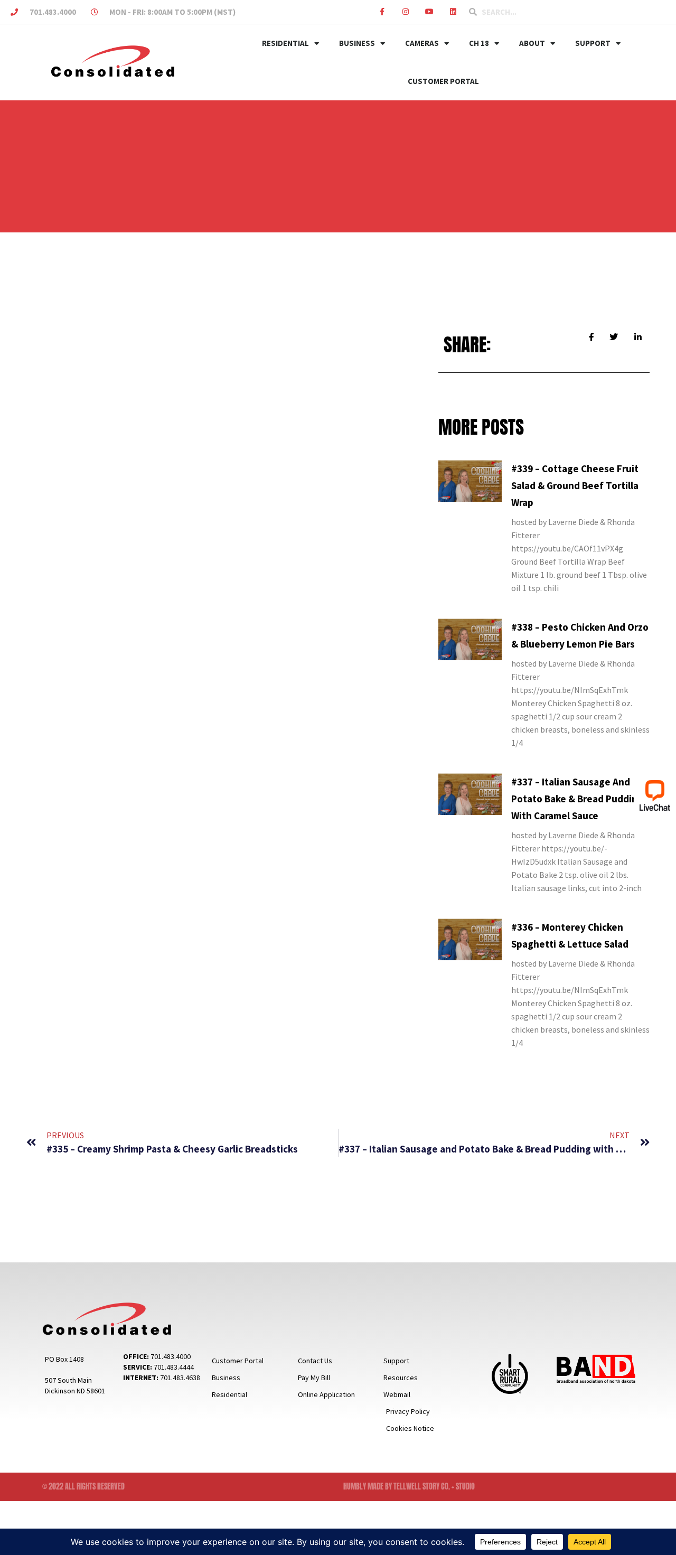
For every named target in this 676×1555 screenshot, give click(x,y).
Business (357, 43)
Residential (285, 43)
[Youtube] (429, 12)
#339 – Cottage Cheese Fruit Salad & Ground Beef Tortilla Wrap (575, 485)
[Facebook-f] (382, 12)
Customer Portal (443, 81)
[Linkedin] (453, 12)
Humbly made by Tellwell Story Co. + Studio (409, 1486)
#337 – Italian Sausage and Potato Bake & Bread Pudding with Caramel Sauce (577, 798)
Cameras (422, 43)
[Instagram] (406, 12)
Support (593, 43)
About (532, 43)
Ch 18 (479, 43)
